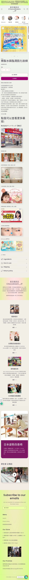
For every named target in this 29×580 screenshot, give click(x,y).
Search (4, 518)
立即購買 (14, 78)
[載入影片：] (14, 474)
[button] (1, 9)
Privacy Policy (6, 521)
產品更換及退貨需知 (7, 524)
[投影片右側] (17, 56)
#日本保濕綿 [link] (4, 111)
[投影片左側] (11, 56)
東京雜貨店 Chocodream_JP (14, 282)
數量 (2, 67)
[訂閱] (24, 507)
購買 (14, 327)
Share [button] (4, 254)
